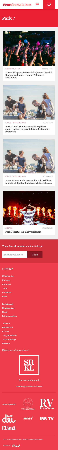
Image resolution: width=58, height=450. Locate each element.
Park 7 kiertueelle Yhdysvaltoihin (23, 231)
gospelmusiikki (13, 69)
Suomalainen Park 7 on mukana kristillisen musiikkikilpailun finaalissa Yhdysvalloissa (28, 181)
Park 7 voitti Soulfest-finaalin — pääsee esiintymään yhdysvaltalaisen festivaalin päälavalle (27, 129)
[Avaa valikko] (37, 4)
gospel (8, 228)
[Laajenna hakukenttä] (49, 4)
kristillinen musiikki (15, 123)
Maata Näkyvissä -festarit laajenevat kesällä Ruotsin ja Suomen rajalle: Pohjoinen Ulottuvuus (28, 75)
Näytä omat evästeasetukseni (15, 350)
